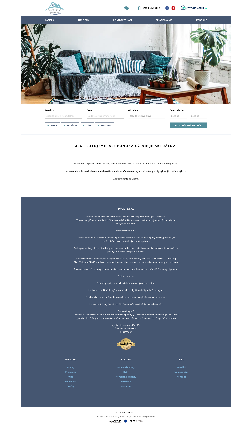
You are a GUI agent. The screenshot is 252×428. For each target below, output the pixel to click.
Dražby (70, 386)
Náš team (83, 20)
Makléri (181, 367)
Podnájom (106, 125)
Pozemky (126, 381)
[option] (126, 64)
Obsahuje (133, 110)
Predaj (54, 125)
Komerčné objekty (126, 376)
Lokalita (49, 110)
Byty (126, 371)
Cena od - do (177, 110)
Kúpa (88, 125)
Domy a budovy (126, 367)
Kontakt (201, 20)
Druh (89, 110)
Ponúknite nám (122, 20)
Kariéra (49, 20)
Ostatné (126, 386)
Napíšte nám (181, 371)
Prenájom (72, 125)
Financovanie (164, 20)
